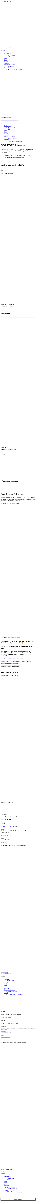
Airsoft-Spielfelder (12, 66)
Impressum (3, 833)
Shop (9, 56)
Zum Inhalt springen (6, 1)
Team (5, 60)
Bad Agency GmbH (5, 973)
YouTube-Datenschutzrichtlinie (9, 658)
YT (6, 826)
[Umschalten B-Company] (29, 126)
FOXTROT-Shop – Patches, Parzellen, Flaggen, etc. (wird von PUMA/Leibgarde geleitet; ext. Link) (17, 473)
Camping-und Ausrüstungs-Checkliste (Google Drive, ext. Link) (18, 470)
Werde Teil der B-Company (15, 69)
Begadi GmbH (4, 972)
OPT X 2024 (11, 55)
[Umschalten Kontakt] (29, 139)
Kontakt (6, 993)
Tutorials (6, 63)
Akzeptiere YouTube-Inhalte (8, 666)
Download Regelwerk (6, 477)
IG (4, 826)
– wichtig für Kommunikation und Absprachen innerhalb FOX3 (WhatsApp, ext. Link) (16, 485)
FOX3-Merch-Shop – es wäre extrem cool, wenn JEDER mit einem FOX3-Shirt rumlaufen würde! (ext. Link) (17, 464)
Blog (5, 58)
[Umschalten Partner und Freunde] (29, 136)
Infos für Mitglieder (5, 839)
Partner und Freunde (9, 990)
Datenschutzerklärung (6, 835)
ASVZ (10, 826)
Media (6, 61)
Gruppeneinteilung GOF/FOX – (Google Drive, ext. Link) (18, 460)
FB (1, 826)
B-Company (7, 979)
